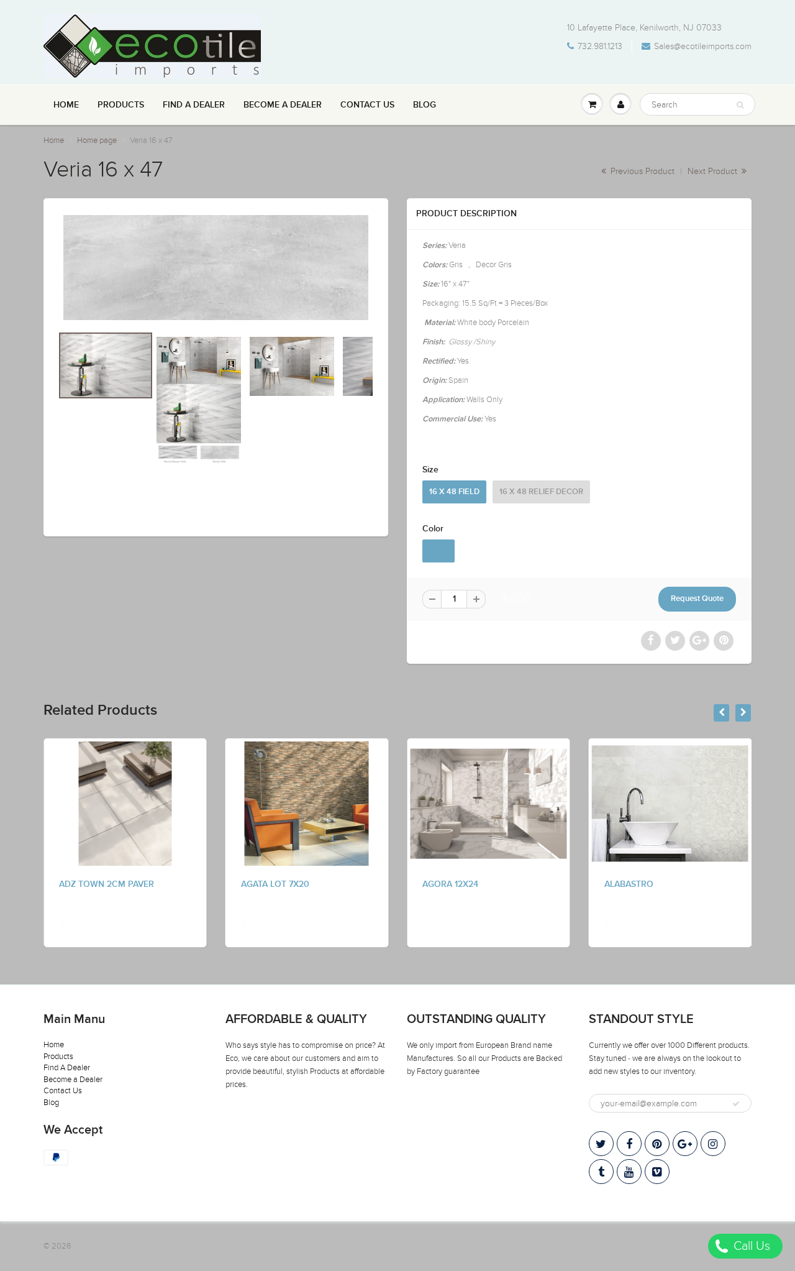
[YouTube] (629, 1171)
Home (66, 105)
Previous (13, 455)
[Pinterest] (657, 1143)
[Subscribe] (736, 1104)
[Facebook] (629, 1143)
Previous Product (641, 171)
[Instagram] (713, 1143)
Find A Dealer (194, 105)
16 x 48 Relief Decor (541, 492)
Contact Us (367, 105)
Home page (97, 140)
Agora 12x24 (450, 884)
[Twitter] (601, 1143)
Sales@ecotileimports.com (703, 46)
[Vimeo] (657, 1171)
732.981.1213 (600, 46)
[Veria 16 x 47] (216, 267)
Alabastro (628, 884)
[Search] (740, 105)
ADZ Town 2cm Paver (106, 884)
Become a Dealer (282, 105)
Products (121, 105)
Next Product (714, 171)
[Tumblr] (601, 1171)
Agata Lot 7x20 (275, 884)
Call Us (750, 1246)
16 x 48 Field (454, 492)
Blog (424, 105)
